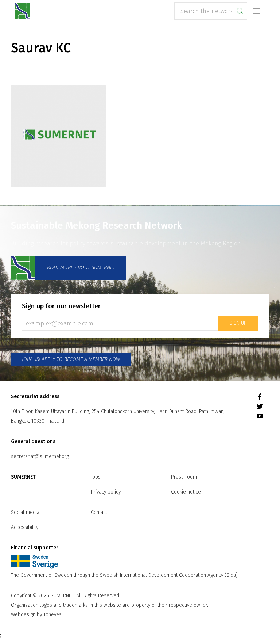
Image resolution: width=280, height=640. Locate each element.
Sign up (238, 323)
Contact (99, 512)
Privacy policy (106, 492)
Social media (25, 512)
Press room (184, 477)
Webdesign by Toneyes (36, 615)
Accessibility (24, 527)
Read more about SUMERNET (80, 267)
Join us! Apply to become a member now (71, 359)
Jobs (96, 477)
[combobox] (210, 11)
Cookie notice (186, 492)
